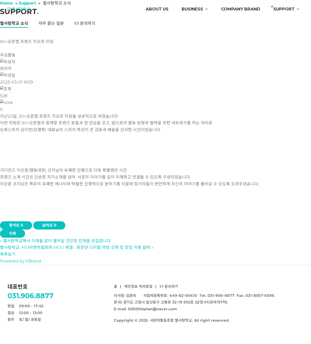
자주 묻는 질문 (51, 23)
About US (157, 9)
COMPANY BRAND (240, 9)
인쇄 (12, 233)
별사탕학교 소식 (14, 23)
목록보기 (7, 254)
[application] (205, 9)
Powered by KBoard (20, 261)
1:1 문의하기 (84, 23)
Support (284, 9)
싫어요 (49, 225)
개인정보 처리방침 (138, 286)
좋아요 (16, 225)
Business (192, 9)
